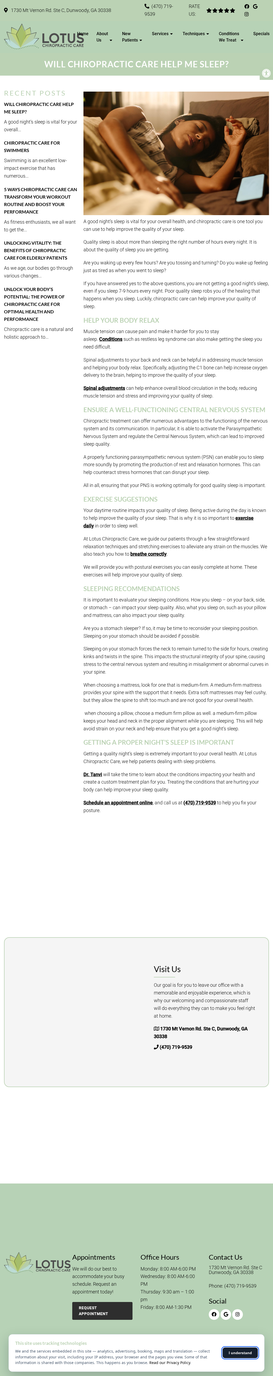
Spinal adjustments (104, 388)
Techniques (194, 33)
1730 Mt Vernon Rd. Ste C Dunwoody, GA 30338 (235, 1270)
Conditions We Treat (229, 37)
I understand (240, 1353)
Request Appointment (93, 1311)
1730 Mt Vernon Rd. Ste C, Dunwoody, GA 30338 (60, 10)
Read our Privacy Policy (169, 1362)
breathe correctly (148, 554)
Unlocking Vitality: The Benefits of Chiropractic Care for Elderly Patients (35, 250)
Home (83, 33)
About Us (102, 37)
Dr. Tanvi (92, 774)
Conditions (110, 339)
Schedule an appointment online (118, 802)
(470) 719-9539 (199, 802)
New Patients (130, 37)
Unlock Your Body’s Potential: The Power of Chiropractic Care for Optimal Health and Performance (34, 304)
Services (160, 33)
